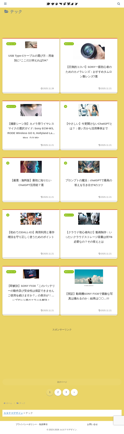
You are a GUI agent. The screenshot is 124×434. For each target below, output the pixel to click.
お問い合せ (92, 424)
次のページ (62, 382)
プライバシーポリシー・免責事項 (31, 424)
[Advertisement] (62, 27)
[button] (114, 359)
